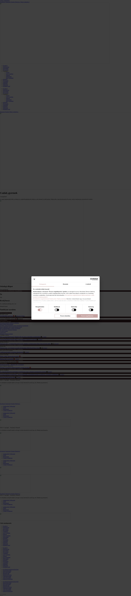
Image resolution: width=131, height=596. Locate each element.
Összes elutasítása (65, 316)
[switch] (57, 310)
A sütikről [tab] (88, 284)
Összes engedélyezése (87, 316)
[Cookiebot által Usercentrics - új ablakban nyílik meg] (91, 279)
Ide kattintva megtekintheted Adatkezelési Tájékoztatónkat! (49, 299)
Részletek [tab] (65, 284)
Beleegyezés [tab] (42, 284)
